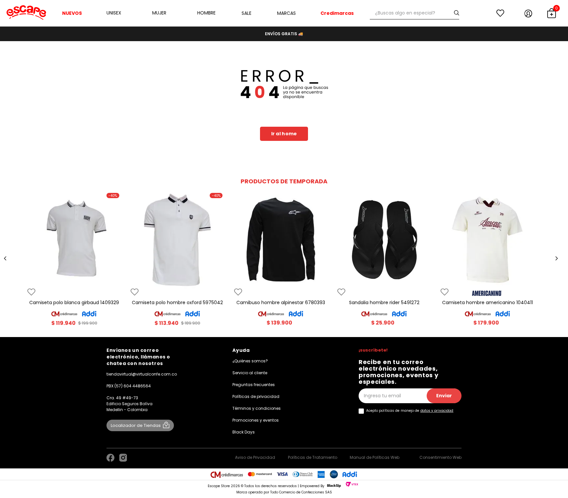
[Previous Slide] (5, 258)
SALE (246, 13)
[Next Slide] (556, 258)
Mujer (159, 13)
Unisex (113, 13)
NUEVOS (72, 13)
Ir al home (284, 133)
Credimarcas (337, 13)
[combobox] (414, 13)
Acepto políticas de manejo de (410, 410)
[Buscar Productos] (458, 13)
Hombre (206, 13)
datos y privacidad (437, 410)
